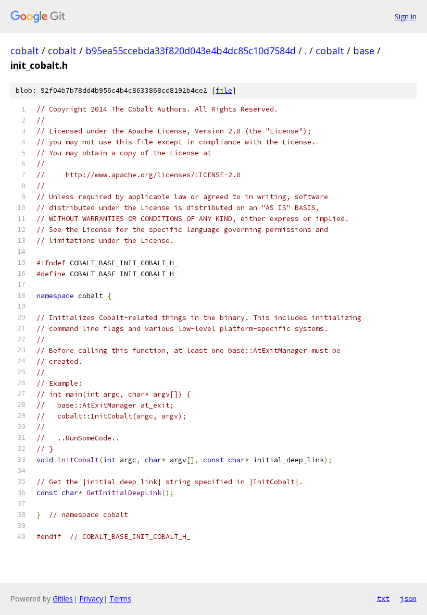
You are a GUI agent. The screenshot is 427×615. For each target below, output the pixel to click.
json (408, 598)
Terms (120, 599)
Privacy (91, 599)
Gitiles (63, 599)
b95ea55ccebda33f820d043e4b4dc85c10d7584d (190, 50)
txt (383, 598)
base (363, 50)
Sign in (406, 16)
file (224, 90)
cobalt (24, 50)
